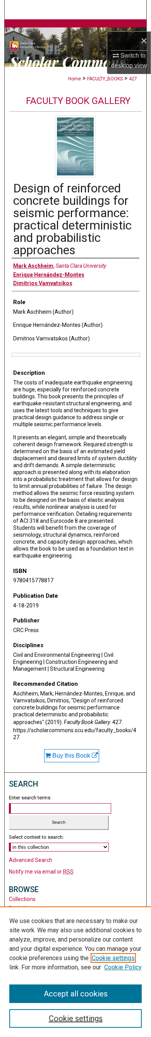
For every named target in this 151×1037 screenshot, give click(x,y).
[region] (75, 971)
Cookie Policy (123, 967)
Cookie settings (113, 958)
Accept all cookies (76, 993)
